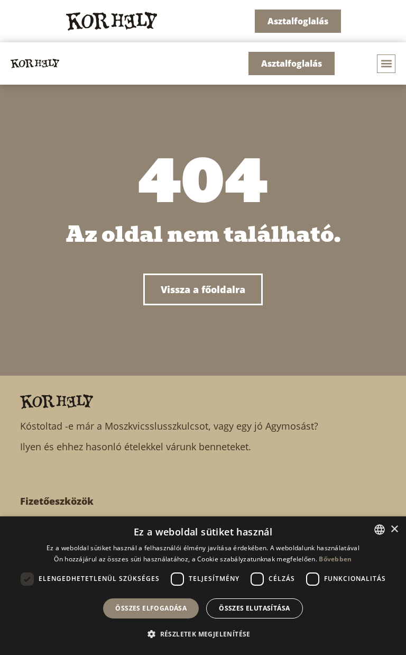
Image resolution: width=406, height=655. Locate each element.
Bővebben (335, 558)
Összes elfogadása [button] (151, 608)
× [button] (394, 529)
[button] (386, 63)
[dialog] (203, 585)
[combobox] (379, 529)
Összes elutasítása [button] (254, 608)
